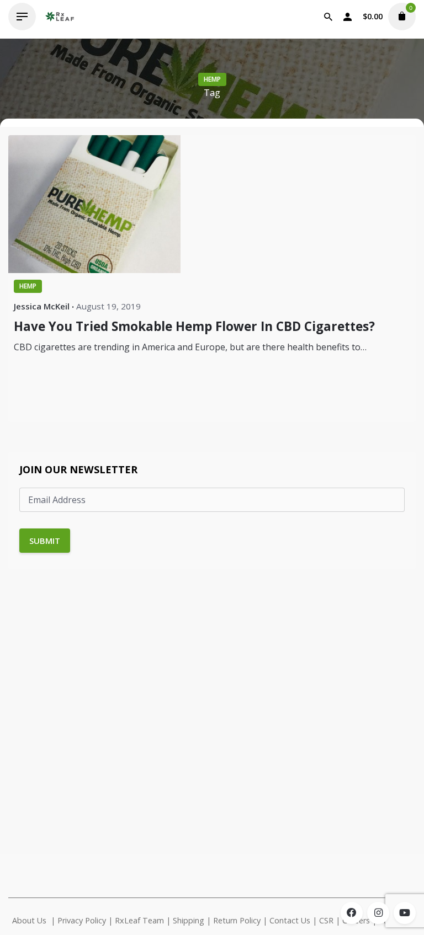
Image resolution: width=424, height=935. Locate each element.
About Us (29, 920)
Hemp (212, 79)
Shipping (188, 920)
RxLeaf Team (139, 920)
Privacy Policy (81, 920)
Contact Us (289, 920)
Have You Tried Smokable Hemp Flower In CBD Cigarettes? (194, 326)
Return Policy (237, 920)
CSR (326, 920)
